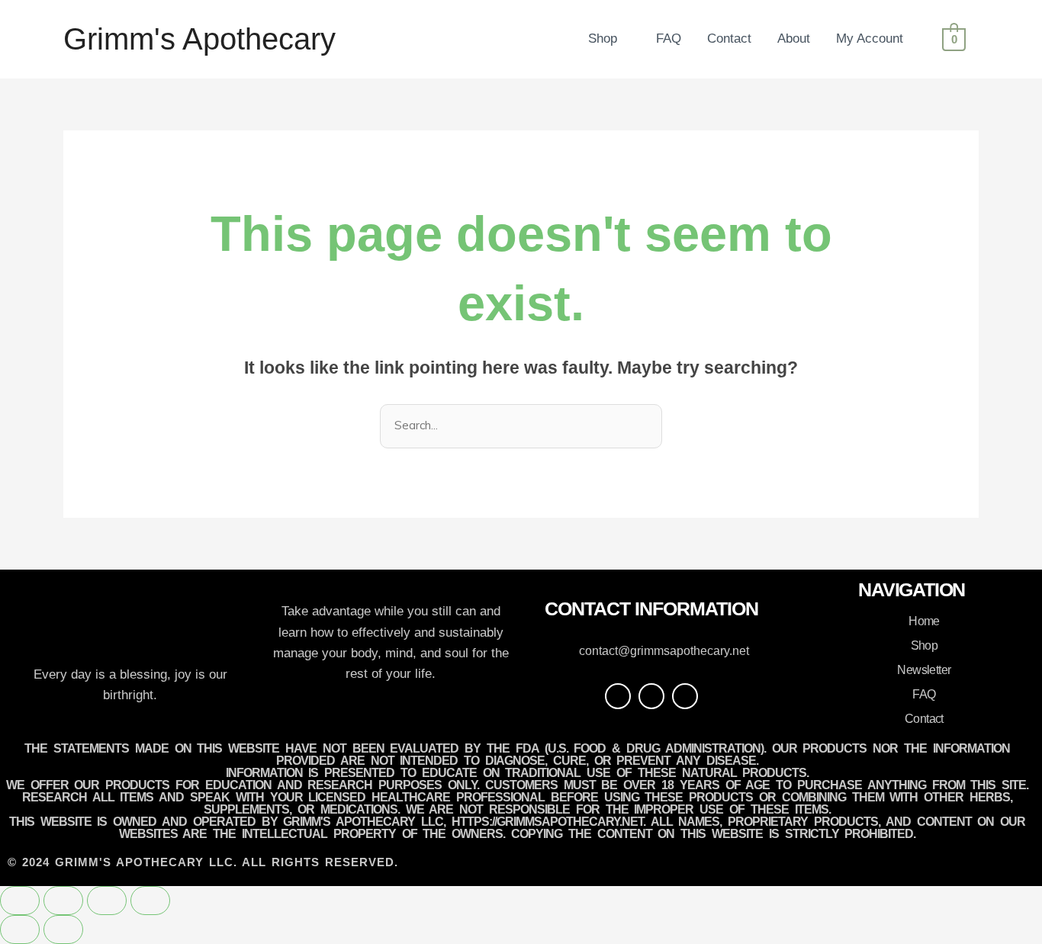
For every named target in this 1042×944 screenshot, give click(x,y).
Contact (729, 38)
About (793, 38)
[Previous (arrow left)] (20, 929)
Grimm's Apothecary (199, 39)
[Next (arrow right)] (63, 929)
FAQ (668, 38)
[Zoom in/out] (20, 900)
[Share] (107, 900)
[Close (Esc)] (150, 900)
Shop (602, 38)
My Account (869, 38)
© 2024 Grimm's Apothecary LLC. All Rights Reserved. (203, 862)
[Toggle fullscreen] (63, 900)
